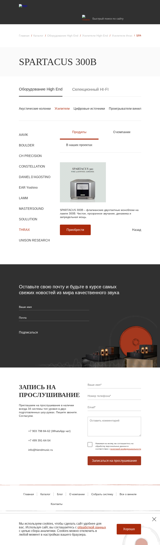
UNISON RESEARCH (34, 240)
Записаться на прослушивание (114, 460)
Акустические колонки (35, 108)
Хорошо (129, 529)
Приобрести (75, 229)
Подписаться (28, 332)
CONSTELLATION (32, 166)
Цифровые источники (89, 108)
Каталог (38, 35)
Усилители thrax (122, 35)
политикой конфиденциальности (125, 449)
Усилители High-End (95, 35)
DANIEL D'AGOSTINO (34, 177)
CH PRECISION (30, 156)
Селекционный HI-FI (90, 89)
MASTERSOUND (31, 208)
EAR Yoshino (28, 187)
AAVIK (23, 134)
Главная (24, 35)
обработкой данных (91, 527)
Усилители (62, 108)
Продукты (79, 132)
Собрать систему (102, 494)
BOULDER (26, 145)
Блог (60, 494)
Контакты (56, 504)
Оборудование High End (62, 35)
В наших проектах (79, 145)
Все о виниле (128, 494)
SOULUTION (28, 219)
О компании (121, 132)
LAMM (23, 198)
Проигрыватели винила (126, 108)
